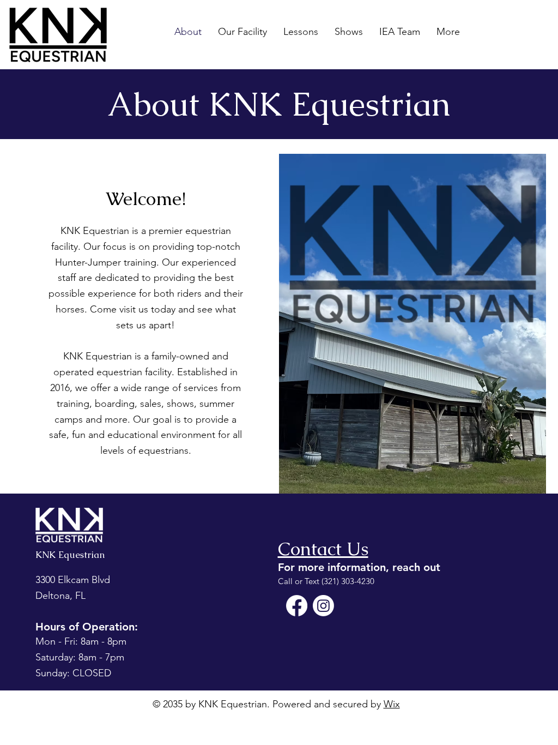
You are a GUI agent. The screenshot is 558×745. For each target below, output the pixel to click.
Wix (392, 704)
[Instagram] (323, 605)
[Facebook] (296, 605)
